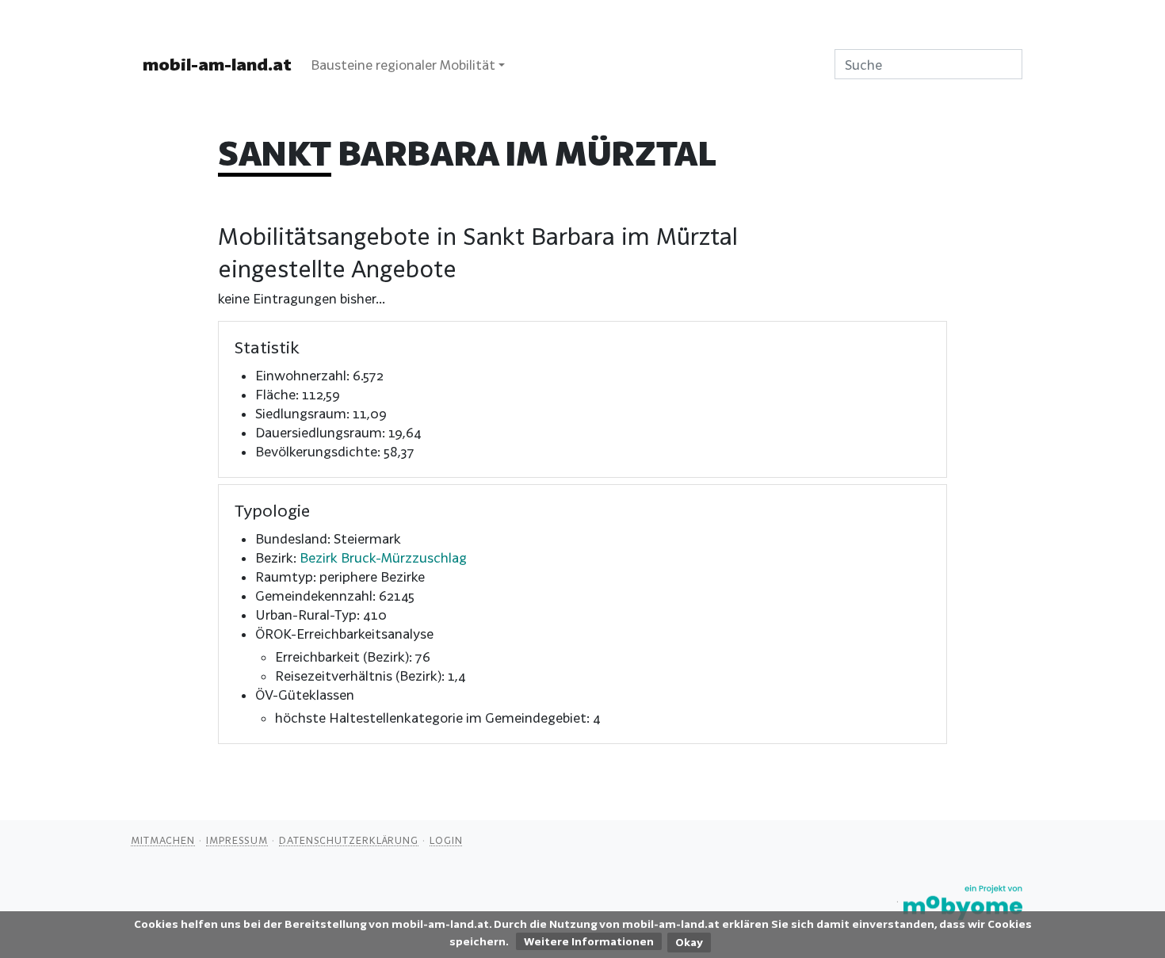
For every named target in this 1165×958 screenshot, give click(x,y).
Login (446, 839)
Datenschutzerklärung (348, 839)
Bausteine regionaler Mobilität (403, 64)
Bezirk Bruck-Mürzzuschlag (383, 557)
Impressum (237, 839)
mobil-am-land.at (217, 64)
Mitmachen (163, 839)
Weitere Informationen (589, 941)
